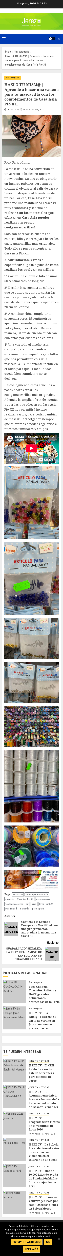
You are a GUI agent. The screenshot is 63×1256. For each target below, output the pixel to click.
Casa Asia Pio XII (25, 899)
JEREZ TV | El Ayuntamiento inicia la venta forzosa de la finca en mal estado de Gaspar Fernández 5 (44, 1101)
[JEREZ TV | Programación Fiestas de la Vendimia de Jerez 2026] (14, 1123)
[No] (58, 1239)
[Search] (59, 38)
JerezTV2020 (46, 904)
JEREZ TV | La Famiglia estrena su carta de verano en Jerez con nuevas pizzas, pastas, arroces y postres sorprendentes (42, 1024)
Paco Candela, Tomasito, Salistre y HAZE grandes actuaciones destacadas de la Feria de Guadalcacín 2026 (44, 996)
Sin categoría (12, 77)
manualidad (11, 908)
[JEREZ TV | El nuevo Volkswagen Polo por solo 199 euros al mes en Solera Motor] (14, 1202)
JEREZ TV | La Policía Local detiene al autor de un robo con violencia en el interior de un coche (44, 1152)
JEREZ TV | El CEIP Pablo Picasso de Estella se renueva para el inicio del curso (42, 1073)
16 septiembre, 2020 (33, 109)
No (48, 1242)
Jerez (34, 904)
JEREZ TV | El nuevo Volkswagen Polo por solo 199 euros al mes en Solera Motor (43, 1202)
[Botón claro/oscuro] (52, 38)
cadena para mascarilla (37, 894)
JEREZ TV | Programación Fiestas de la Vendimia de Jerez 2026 (44, 1123)
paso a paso (38, 908)
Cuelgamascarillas (14, 904)
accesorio (18, 894)
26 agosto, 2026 (40, 1134)
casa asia (9, 899)
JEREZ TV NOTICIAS (39, 1061)
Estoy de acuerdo (27, 1242)
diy (27, 904)
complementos (43, 899)
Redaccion (13, 109)
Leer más (31, 1249)
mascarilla (24, 908)
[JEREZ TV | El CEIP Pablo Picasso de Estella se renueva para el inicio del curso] (14, 1070)
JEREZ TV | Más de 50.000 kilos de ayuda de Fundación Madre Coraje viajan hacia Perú (43, 1178)
